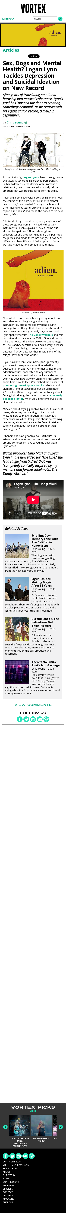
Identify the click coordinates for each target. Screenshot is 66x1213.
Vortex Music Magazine (16, 1164)
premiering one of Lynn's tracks (23, 385)
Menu (8, 19)
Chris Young (15, 122)
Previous (5, 1127)
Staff (6, 1178)
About (6, 1171)
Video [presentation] (33, 1111)
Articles (11, 50)
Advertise (8, 1185)
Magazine (8, 1198)
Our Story (9, 1175)
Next (61, 1127)
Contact (8, 1192)
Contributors (11, 1181)
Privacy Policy (11, 1168)
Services (8, 1188)
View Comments (33, 705)
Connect (8, 1195)
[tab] (33, 1111)
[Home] (33, 12)
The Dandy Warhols (40, 334)
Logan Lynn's (31, 177)
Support (8, 1202)
